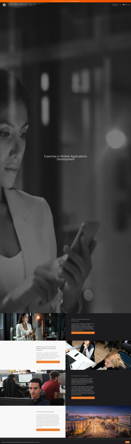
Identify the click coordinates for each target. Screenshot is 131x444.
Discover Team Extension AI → (74, 1)
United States (127, 4)
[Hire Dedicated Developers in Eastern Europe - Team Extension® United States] (5, 4)
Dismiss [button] (127, 442)
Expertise (16, 4)
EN (120, 4)
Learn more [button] (37, 442)
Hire (34, 4)
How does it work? (23, 4)
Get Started (115, 4)
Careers (30, 4)
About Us (11, 4)
